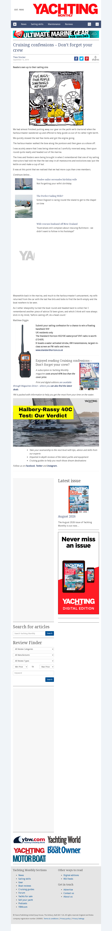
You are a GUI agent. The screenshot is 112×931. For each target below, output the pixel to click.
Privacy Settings (78, 919)
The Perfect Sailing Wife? (50, 196)
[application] (56, 422)
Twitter (39, 466)
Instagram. (52, 466)
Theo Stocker (19, 57)
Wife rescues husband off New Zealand (57, 224)
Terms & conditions (51, 919)
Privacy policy (65, 919)
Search (49, 633)
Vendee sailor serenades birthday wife (57, 179)
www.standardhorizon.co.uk (49, 350)
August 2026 (67, 516)
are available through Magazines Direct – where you (42, 386)
